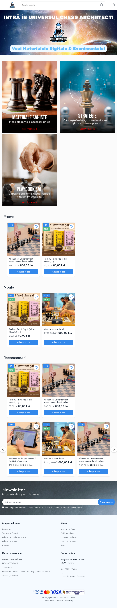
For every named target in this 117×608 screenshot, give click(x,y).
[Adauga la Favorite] (36, 226)
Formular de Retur (68, 541)
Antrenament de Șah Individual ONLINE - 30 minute (22, 460)
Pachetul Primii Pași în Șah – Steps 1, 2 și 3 (57, 260)
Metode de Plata (68, 529)
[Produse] (4, 5)
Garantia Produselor (69, 537)
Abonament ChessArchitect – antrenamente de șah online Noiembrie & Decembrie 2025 (22, 260)
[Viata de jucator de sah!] (58, 309)
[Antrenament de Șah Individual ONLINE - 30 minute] (23, 439)
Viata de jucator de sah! (54, 329)
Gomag (69, 600)
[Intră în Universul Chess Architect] (58, 32)
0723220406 (70, 569)
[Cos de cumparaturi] (113, 5)
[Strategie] (87, 97)
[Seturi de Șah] (29, 97)
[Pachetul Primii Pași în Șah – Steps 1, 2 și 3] (58, 239)
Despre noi (6, 529)
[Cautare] (101, 5)
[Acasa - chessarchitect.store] (12, 5)
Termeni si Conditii (10, 533)
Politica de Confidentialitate (71, 507)
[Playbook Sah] (29, 170)
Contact (5, 545)
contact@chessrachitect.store (73, 576)
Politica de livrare (9, 541)
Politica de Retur (67, 533)
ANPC (63, 545)
